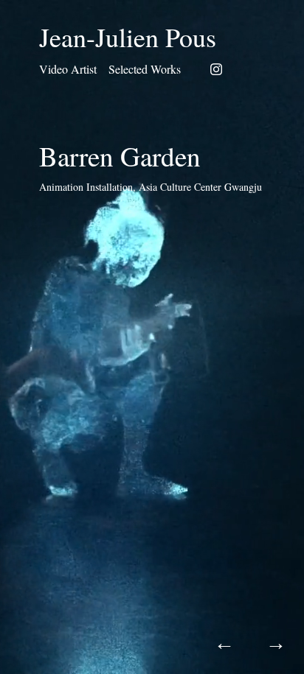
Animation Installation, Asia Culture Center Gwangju (150, 187)
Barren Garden (120, 156)
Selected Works (144, 69)
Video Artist (68, 69)
